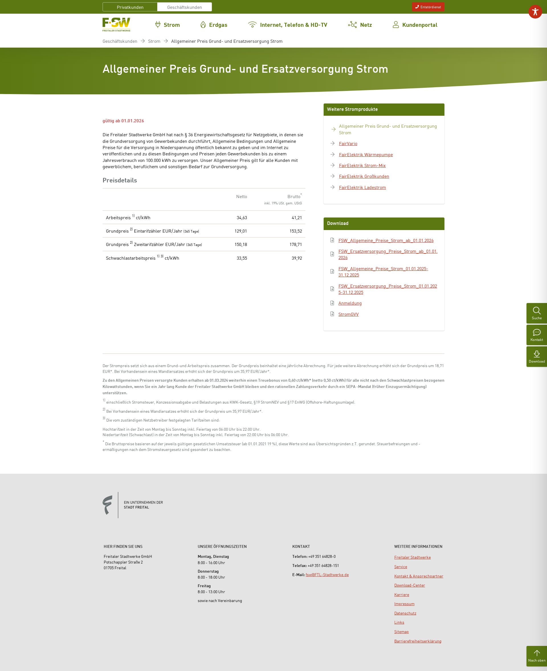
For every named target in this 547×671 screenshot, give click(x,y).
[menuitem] (412, 557)
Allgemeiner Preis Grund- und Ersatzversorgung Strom (388, 129)
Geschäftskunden (184, 6)
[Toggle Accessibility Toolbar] (535, 11)
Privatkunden (130, 6)
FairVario (348, 143)
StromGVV (348, 314)
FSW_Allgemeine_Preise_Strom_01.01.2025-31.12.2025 (383, 271)
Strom (154, 41)
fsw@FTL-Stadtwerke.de (327, 574)
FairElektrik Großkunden (364, 176)
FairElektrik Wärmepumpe (366, 154)
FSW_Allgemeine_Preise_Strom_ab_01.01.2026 (386, 240)
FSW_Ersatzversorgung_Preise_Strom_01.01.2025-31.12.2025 (387, 288)
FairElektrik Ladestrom (362, 187)
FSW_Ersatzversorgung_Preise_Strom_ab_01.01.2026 (388, 254)
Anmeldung (350, 303)
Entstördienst (431, 6)
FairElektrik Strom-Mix (362, 165)
